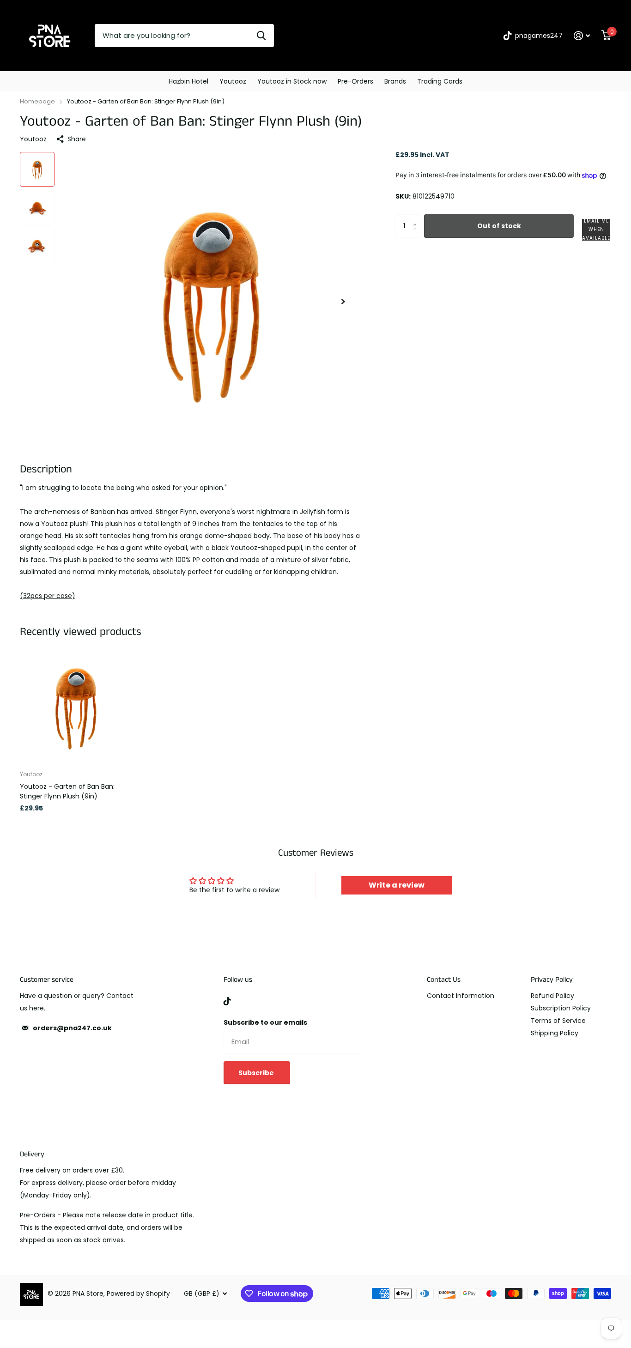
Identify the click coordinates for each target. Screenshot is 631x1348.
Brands (395, 81)
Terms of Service (558, 1020)
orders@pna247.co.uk (72, 1028)
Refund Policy (552, 995)
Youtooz (232, 81)
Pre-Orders (355, 81)
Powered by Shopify (138, 1293)
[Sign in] (582, 35)
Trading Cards (439, 81)
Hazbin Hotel (188, 81)
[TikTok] (227, 1001)
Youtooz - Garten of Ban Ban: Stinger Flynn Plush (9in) (67, 791)
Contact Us (444, 979)
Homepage (37, 101)
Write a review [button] (397, 885)
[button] (343, 301)
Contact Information (460, 995)
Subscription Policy (561, 1008)
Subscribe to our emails (265, 1022)
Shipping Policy (554, 1033)
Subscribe (256, 1072)
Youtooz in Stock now (292, 81)
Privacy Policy (552, 979)
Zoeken (261, 35)
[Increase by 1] (417, 218)
